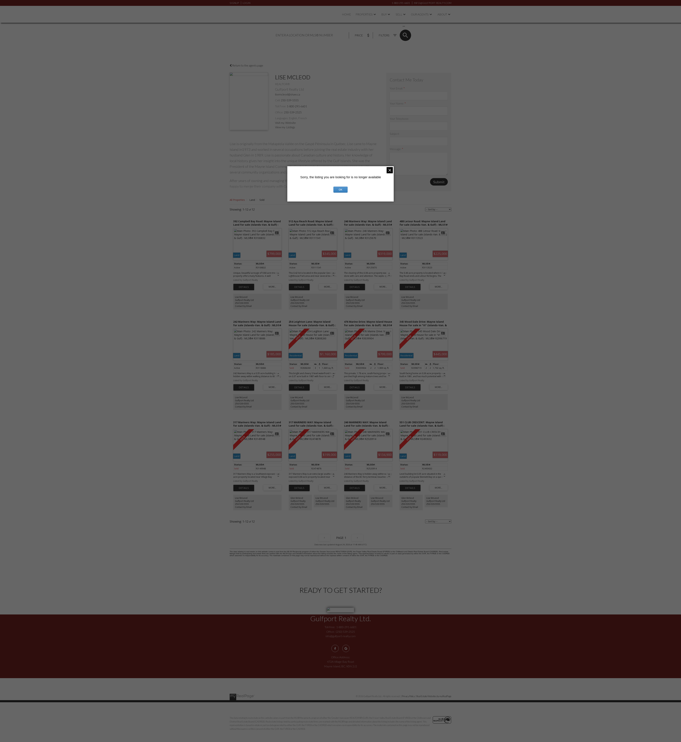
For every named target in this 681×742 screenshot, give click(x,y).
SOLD (408, 26)
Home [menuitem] (346, 14)
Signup (234, 2)
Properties (364, 14)
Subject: (395, 133)
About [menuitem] (442, 14)
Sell (399, 14)
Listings (290, 127)
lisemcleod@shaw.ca (287, 94)
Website (290, 122)
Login (246, 2)
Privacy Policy (408, 696)
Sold (261, 200)
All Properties (237, 200)
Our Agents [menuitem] (420, 14)
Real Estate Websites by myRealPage (433, 696)
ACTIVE (395, 26)
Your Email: (396, 88)
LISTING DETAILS (243, 287)
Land (252, 200)
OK (340, 189)
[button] (335, 648)
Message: (396, 149)
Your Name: (397, 103)
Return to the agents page (247, 65)
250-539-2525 (293, 112)
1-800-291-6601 (297, 106)
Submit (439, 182)
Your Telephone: (399, 118)
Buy (384, 14)
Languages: (281, 118)
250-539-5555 (290, 100)
